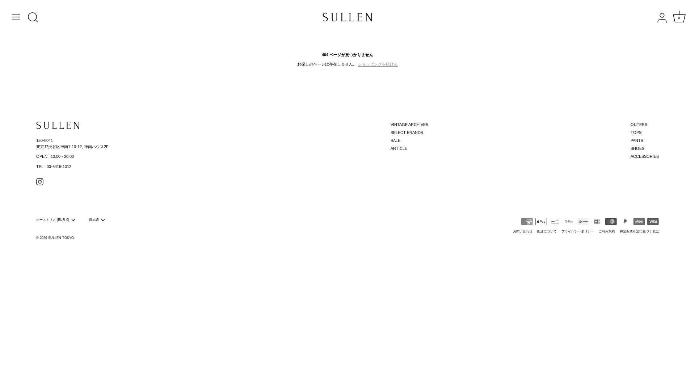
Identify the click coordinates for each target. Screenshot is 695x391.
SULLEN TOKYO (61, 238)
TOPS (636, 132)
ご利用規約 (607, 231)
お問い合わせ (522, 231)
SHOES (637, 148)
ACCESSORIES (645, 156)
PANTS (637, 140)
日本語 (94, 220)
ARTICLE (399, 148)
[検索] (33, 18)
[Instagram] (39, 181)
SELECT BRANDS (407, 132)
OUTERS (639, 124)
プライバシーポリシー (577, 231)
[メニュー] (16, 17)
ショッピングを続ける (378, 64)
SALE (395, 140)
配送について (547, 231)
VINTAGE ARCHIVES (409, 124)
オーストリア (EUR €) (52, 220)
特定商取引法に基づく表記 (639, 231)
